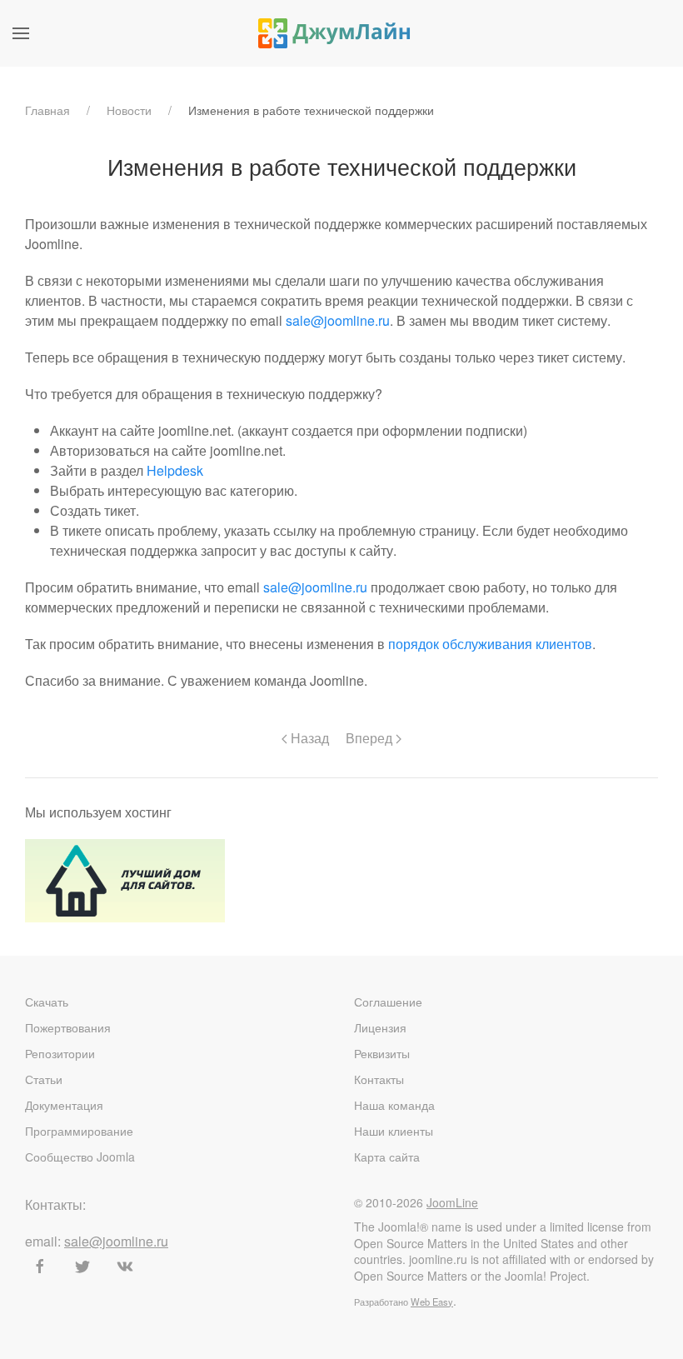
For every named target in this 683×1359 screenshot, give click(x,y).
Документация (64, 1105)
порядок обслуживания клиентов (490, 643)
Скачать (46, 1001)
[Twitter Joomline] (82, 1267)
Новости (129, 110)
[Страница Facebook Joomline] (40, 1267)
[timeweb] (125, 878)
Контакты (379, 1079)
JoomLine (452, 1202)
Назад (308, 737)
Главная (47, 110)
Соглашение (388, 1001)
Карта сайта (387, 1156)
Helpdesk (175, 470)
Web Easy (432, 1301)
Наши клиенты (393, 1130)
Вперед (371, 737)
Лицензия (380, 1027)
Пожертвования (68, 1027)
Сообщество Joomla (80, 1156)
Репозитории (60, 1053)
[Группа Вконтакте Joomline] (125, 1267)
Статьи (43, 1079)
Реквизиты (382, 1053)
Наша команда (394, 1105)
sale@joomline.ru (338, 320)
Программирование (79, 1130)
